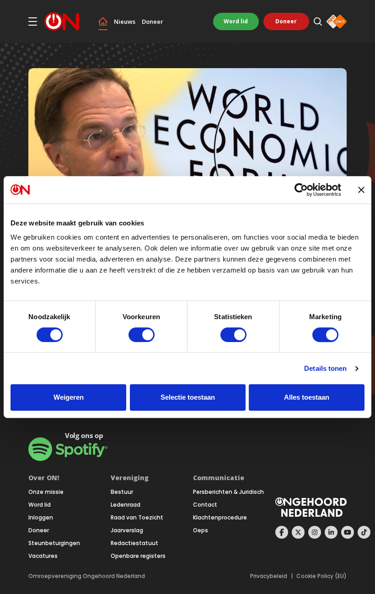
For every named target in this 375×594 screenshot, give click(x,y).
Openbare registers (138, 556)
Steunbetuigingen (54, 543)
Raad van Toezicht (137, 517)
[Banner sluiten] (361, 190)
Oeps (200, 530)
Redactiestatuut (134, 543)
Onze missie (46, 492)
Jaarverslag (127, 530)
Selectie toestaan (188, 397)
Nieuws (124, 22)
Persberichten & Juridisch (228, 492)
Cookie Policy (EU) (321, 576)
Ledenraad (125, 505)
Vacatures (43, 556)
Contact (205, 505)
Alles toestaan (306, 397)
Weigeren (69, 397)
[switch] (142, 334)
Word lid (236, 21)
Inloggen (40, 517)
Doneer (152, 22)
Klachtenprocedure (220, 517)
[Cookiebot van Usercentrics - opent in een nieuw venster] (301, 190)
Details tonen (325, 368)
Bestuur (122, 492)
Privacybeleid (268, 576)
